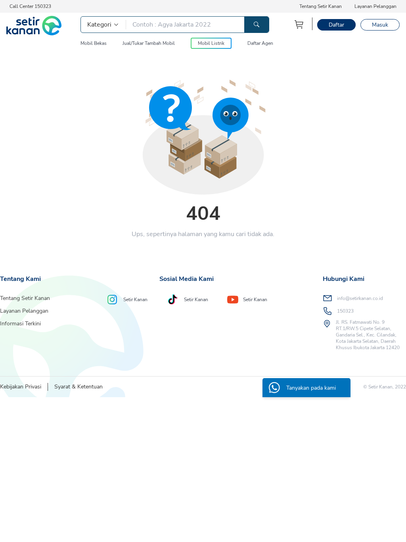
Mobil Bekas (93, 43)
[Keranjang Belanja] (299, 24)
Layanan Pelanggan (375, 6)
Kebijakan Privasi (20, 386)
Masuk (380, 25)
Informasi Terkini (20, 323)
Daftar (336, 25)
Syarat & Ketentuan (78, 386)
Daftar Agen (260, 43)
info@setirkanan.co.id (360, 298)
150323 (345, 311)
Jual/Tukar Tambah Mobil (149, 43)
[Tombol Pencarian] (256, 25)
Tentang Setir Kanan (320, 6)
